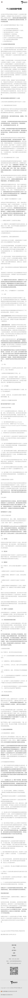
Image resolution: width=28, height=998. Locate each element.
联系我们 (14, 955)
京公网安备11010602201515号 (9, 991)
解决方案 (14, 945)
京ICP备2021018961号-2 (7, 994)
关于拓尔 (14, 950)
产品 (14, 947)
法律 (14, 953)
